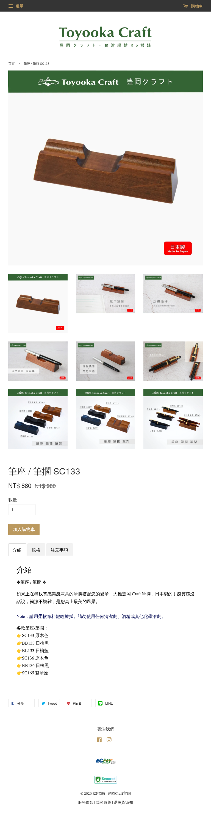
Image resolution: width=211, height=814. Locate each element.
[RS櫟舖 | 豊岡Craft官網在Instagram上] (109, 740)
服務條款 (85, 802)
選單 (19, 6)
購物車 (196, 6)
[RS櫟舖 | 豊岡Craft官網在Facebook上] (99, 740)
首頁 (11, 63)
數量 (12, 500)
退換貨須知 (123, 802)
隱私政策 (103, 802)
